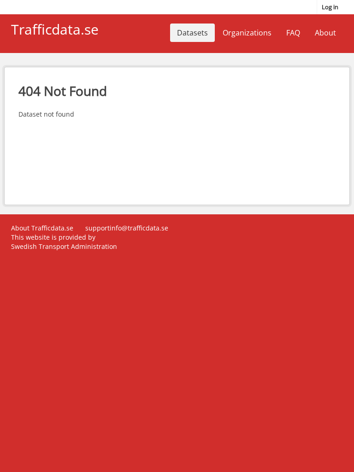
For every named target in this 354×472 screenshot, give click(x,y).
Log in (330, 7)
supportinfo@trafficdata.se (126, 228)
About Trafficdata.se (42, 228)
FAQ (293, 33)
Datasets (192, 33)
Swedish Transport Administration (64, 246)
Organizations (247, 33)
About (325, 33)
